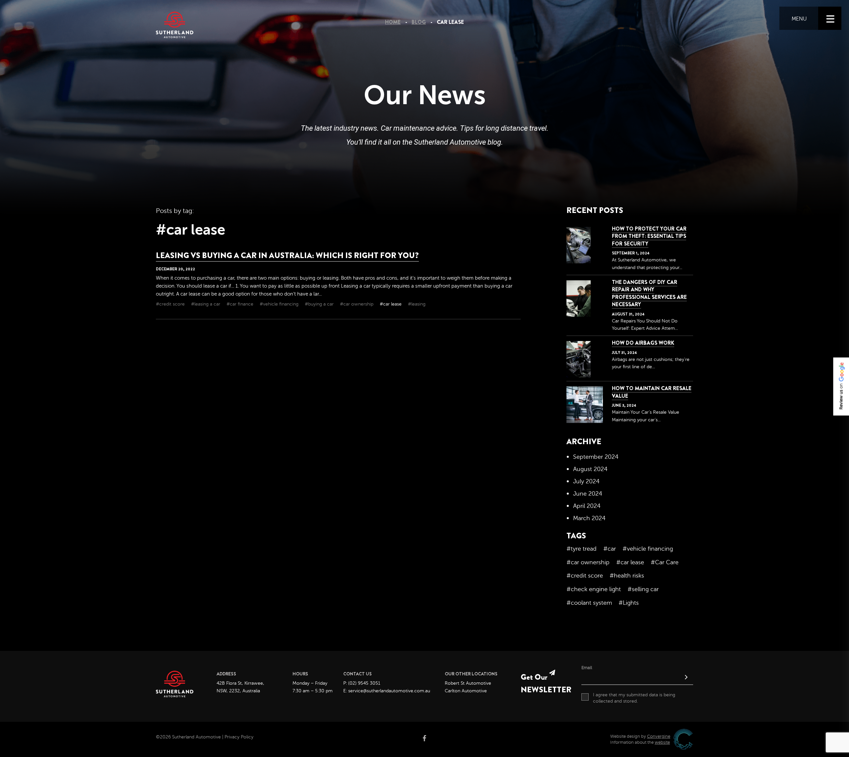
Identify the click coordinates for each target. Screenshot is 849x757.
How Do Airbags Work (643, 343)
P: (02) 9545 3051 (361, 683)
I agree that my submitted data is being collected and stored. (634, 698)
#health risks (627, 575)
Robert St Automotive (468, 683)
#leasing (416, 304)
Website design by (640, 736)
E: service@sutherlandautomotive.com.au (386, 690)
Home (393, 22)
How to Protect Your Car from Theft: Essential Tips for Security (649, 236)
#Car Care (665, 562)
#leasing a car (206, 304)
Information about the (640, 742)
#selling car (643, 589)
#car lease (391, 304)
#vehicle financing (280, 304)
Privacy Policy (239, 736)
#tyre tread (581, 548)
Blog (419, 22)
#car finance (241, 304)
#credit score (171, 304)
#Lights (629, 602)
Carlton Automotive (466, 690)
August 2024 (590, 469)
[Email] (637, 678)
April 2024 (587, 506)
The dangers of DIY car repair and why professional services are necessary (649, 293)
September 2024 (596, 456)
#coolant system (589, 602)
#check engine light (593, 589)
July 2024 (586, 481)
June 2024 (587, 493)
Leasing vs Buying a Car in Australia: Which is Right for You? (287, 255)
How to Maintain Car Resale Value (651, 391)
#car (609, 548)
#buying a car (320, 304)
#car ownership (357, 304)
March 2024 (589, 518)
